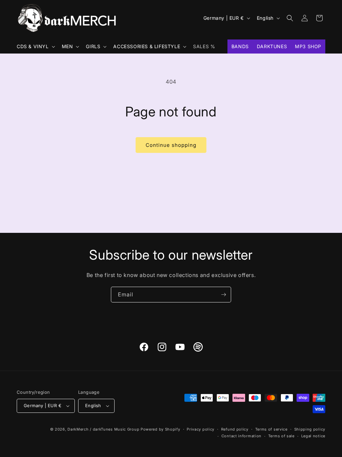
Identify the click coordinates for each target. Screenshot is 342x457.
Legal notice (313, 436)
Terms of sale (281, 436)
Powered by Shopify (160, 429)
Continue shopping (171, 145)
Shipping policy (310, 429)
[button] (35, 46)
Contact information (241, 436)
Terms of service (271, 429)
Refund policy (234, 429)
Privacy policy (200, 429)
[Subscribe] (223, 294)
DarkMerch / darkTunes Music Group (103, 429)
